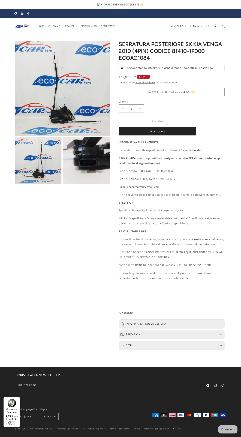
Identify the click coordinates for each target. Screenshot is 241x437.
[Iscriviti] (74, 385)
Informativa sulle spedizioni (157, 428)
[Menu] (18, 399)
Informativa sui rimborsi (68, 428)
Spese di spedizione (145, 82)
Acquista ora (157, 131)
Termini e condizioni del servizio (125, 428)
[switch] (11, 423)
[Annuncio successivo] (161, 13)
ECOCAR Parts (28, 428)
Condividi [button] (127, 312)
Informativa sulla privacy (95, 428)
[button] (70, 26)
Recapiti (177, 428)
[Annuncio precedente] (79, 13)
